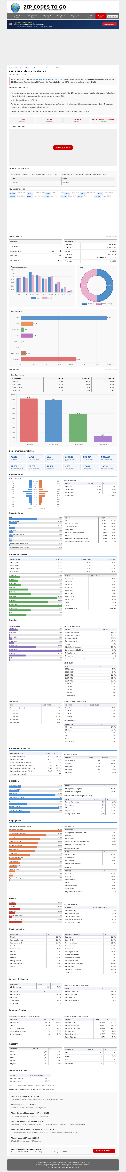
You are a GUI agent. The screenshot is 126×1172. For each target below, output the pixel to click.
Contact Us (64, 1167)
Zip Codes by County (47, 16)
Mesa (89, 192)
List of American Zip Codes (16, 16)
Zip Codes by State (32, 16)
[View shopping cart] (112, 16)
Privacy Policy (74, 1167)
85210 (83, 193)
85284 (80, 196)
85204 (47, 196)
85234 (29, 196)
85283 (97, 196)
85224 (30, 193)
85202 (12, 196)
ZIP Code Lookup (89, 16)
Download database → (104, 1151)
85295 (100, 193)
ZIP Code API (100, 16)
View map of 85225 (63, 147)
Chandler (35, 79)
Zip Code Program (53, 1167)
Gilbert (19, 192)
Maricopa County (56, 79)
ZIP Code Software (42, 1162)
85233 (12, 193)
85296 (67, 193)
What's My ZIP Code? (75, 16)
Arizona (42, 79)
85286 (48, 193)
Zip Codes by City (60, 16)
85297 (64, 196)
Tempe (86, 196)
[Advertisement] (63, 47)
